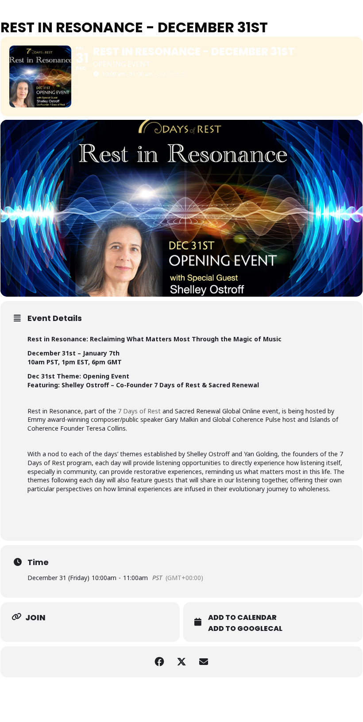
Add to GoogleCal (245, 628)
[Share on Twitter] (181, 662)
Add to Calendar (242, 617)
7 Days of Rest (139, 411)
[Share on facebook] (159, 662)
